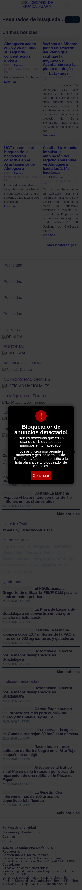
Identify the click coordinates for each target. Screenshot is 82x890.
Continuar (41, 475)
